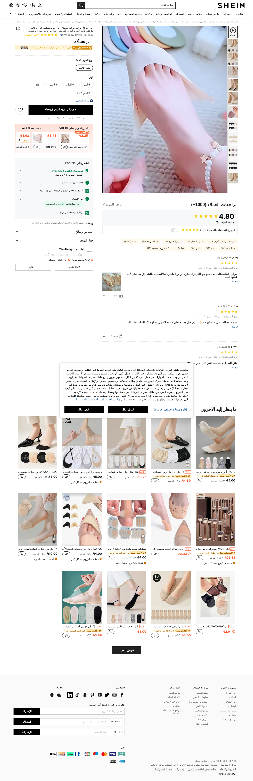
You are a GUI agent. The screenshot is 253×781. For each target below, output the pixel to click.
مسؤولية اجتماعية (227, 710)
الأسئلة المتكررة (200, 715)
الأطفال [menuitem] (180, 14)
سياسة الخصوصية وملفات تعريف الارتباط (198, 765)
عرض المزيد (126, 650)
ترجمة (235, 281)
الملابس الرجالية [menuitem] (164, 14)
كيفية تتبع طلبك (201, 724)
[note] (86, 482)
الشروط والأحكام (228, 769)
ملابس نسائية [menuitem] (212, 14)
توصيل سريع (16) (172, 241)
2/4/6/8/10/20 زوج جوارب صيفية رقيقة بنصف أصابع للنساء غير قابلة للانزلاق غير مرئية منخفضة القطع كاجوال (37, 471)
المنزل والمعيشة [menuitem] (112, 14)
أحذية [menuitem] (98, 14)
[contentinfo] (69, 754)
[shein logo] (231, 5)
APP (59, 688)
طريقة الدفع (174, 693)
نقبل (123, 748)
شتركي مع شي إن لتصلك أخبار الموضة (107, 704)
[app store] (59, 696)
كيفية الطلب (202, 693)
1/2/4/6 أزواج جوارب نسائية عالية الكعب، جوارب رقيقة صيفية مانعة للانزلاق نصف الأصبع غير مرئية (126, 471)
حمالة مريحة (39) (150, 241)
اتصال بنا (232, 697)
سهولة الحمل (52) (195, 241)
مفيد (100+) (130, 241)
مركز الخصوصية (228, 765)
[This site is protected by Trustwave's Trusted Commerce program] (122, 761)
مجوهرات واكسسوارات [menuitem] (39, 14)
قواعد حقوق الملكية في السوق (202, 769)
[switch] (174, 230)
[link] (32, 5)
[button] (17, 5)
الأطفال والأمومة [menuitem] (63, 14)
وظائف (232, 715)
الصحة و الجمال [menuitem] (83, 14)
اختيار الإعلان (159, 769)
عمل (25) (180, 248)
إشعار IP (180, 769)
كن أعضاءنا (231, 702)
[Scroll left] (15, 14)
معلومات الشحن (200, 697)
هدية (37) (210, 248)
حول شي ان (230, 693)
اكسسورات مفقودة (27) (158, 248)
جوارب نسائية (188, 21)
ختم (170, 769)
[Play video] (165, 109)
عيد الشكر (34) (228, 248)
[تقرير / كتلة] (104, 296)
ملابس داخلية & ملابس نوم (208, 21)
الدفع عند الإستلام (172, 702)
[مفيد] (121, 296)
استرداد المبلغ (201, 706)
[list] (95, 695)
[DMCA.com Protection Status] (113, 761)
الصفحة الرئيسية (230, 21)
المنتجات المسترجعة (198, 702)
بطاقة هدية (175, 706)
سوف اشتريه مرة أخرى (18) (222, 241)
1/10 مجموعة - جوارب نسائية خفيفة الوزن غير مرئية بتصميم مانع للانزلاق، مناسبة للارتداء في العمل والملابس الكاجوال (170, 626)
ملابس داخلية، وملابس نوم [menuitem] (138, 14)
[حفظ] (20, 110)
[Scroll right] (10, 14)
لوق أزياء (232, 706)
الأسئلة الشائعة (173, 697)
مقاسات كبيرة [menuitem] (194, 14)
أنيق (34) (195, 248)
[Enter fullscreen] (106, 189)
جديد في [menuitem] (227, 14)
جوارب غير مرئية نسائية (169, 21)
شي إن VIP (202, 719)
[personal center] (40, 5)
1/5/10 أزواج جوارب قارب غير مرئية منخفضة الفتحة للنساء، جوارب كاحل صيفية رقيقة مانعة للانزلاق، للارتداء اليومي (215, 471)
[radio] (84, 68)
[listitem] (74, 141)
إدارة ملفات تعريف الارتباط (163, 765)
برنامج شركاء (229, 719)
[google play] (52, 696)
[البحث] (81, 5)
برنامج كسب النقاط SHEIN (171, 711)
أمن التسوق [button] (77, 199)
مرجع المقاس (201, 710)
